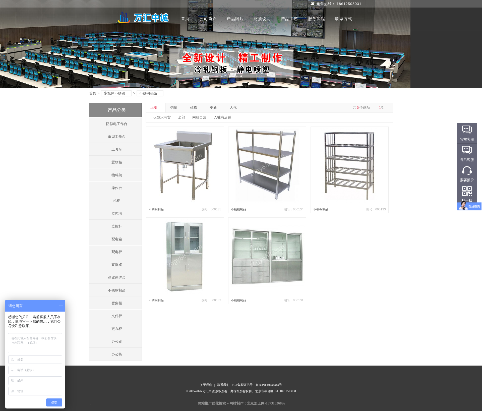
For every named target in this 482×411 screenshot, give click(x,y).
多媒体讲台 (117, 277)
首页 (185, 19)
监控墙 (116, 213)
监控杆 (116, 226)
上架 (153, 107)
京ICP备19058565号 (269, 385)
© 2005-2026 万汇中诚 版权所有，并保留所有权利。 (220, 391)
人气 (233, 107)
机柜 (116, 201)
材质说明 (262, 19)
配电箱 (116, 239)
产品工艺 (289, 19)
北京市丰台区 (264, 391)
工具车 (116, 149)
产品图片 (235, 19)
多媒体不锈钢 (114, 93)
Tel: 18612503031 (285, 391)
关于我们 (206, 385)
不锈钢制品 (148, 93)
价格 (193, 107)
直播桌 (116, 265)
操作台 (116, 188)
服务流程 (316, 19)
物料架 (116, 175)
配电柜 (116, 252)
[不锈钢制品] (184, 202)
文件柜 (116, 316)
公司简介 (208, 19)
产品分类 (117, 110)
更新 (213, 107)
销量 (173, 107)
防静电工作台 (116, 124)
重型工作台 (117, 137)
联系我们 (223, 385)
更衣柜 (116, 329)
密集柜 (116, 303)
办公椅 (116, 354)
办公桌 (116, 341)
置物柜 (116, 162)
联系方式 (343, 19)
